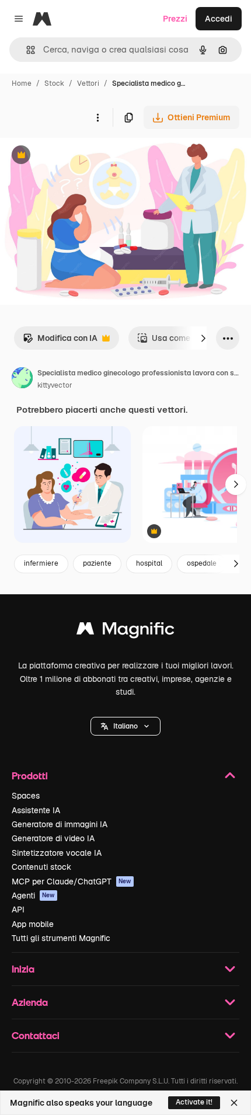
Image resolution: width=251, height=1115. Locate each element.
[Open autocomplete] (26, 50)
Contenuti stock (41, 867)
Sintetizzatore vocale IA (57, 853)
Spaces (26, 795)
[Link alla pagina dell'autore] (22, 379)
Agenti (33, 895)
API (18, 909)
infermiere (41, 563)
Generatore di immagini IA (59, 824)
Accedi (218, 18)
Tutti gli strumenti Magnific (61, 938)
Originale (77, 156)
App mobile (33, 924)
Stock (54, 83)
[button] (125, 726)
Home (22, 83)
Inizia (23, 969)
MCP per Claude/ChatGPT (71, 881)
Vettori (88, 83)
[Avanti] (203, 338)
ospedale (202, 563)
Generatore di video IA (53, 838)
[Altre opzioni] (97, 117)
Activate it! (194, 1102)
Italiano (125, 726)
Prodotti (30, 775)
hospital (149, 563)
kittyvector (54, 385)
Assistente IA (36, 810)
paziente (97, 563)
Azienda (30, 1002)
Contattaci (36, 1035)
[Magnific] (125, 631)
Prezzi (175, 18)
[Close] (234, 1103)
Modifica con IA (60, 341)
